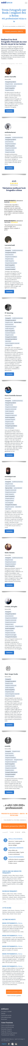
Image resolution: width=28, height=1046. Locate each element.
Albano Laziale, (6, 893)
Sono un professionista (7, 1027)
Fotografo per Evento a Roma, (13, 879)
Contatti (9, 1011)
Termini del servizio (6, 1015)
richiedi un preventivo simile (14, 992)
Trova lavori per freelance (8, 1035)
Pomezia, (9, 899)
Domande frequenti (6, 1029)
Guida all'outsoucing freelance (9, 1033)
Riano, (8, 914)
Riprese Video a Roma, (8, 877)
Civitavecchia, (11, 895)
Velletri (20, 899)
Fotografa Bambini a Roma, (13, 884)
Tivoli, (17, 899)
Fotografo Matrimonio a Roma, (10, 880)
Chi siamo (4, 1011)
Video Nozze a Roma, (17, 875)
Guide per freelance (6, 1031)
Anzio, (12, 893)
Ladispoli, (11, 897)
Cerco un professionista (7, 1025)
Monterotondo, (22, 897)
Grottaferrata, (19, 912)
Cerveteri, (19, 893)
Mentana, (4, 912)
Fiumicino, (17, 895)
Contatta (9, 111)
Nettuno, (4, 899)
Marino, (16, 897)
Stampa (3, 1013)
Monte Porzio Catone (15, 914)
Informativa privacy (6, 1017)
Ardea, (15, 893)
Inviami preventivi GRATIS (14, 826)
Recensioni (4, 1019)
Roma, (14, 899)
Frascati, (22, 910)
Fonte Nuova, (11, 910)
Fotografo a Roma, (7, 875)
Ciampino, (5, 895)
